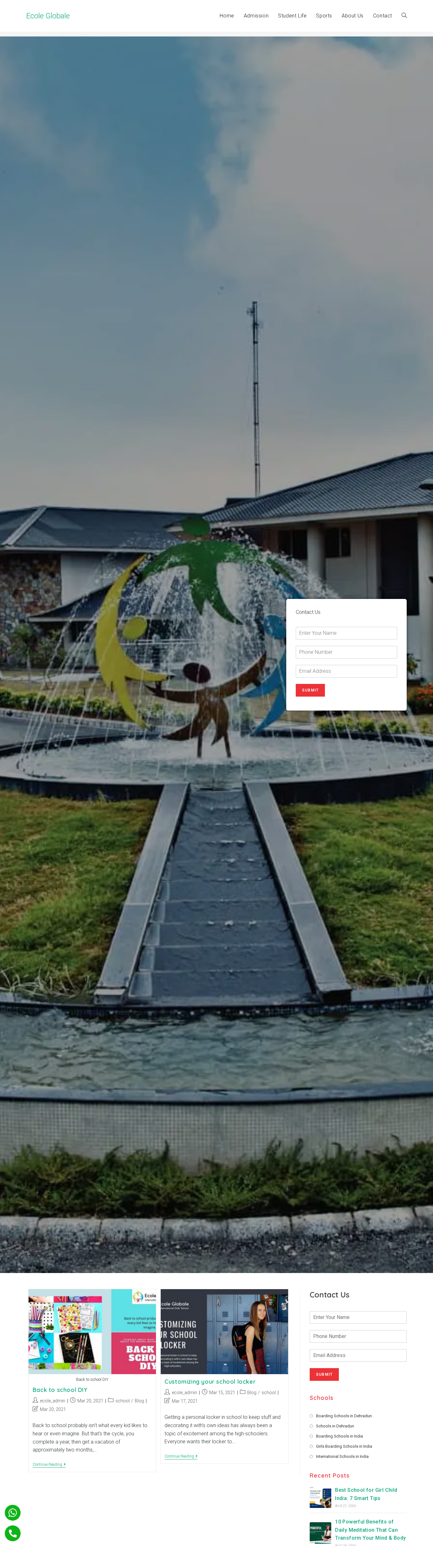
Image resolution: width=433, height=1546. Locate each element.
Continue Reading (49, 1465)
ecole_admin (52, 1400)
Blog (139, 1400)
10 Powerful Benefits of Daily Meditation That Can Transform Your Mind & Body (370, 1530)
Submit (310, 690)
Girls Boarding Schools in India (344, 1446)
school (122, 1400)
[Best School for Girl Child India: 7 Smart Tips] (320, 1497)
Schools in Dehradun (335, 1426)
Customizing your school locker (210, 1381)
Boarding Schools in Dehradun (344, 1415)
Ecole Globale (48, 15)
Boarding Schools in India (339, 1436)
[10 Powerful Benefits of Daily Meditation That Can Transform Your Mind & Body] (320, 1533)
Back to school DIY (60, 1389)
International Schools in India (342, 1456)
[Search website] (404, 16)
